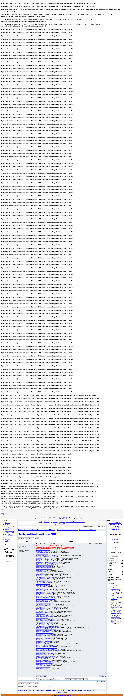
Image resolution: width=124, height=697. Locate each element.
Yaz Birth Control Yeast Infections (44, 659)
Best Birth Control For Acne (43, 637)
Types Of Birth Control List (42, 610)
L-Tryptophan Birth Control (42, 600)
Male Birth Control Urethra (42, 561)
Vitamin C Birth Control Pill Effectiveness (46, 615)
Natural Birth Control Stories (43, 550)
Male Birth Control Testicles (43, 584)
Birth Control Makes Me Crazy (43, 585)
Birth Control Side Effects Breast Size (45, 661)
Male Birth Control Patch (42, 580)
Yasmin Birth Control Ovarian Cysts (45, 626)
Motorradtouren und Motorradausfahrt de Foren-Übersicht (36, 530)
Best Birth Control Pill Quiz (42, 551)
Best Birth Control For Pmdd (43, 667)
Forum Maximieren (64, 524)
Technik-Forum (9, 532)
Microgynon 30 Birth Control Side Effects (46, 635)
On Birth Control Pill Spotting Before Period (47, 649)
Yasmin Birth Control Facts (42, 571)
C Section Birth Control (42, 652)
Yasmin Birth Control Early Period (44, 581)
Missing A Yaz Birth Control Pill (43, 660)
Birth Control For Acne (41, 639)
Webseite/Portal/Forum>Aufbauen (67, 530)
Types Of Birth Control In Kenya (44, 552)
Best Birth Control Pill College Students (46, 629)
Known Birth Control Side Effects (44, 569)
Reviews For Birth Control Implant (44, 563)
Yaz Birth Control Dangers (42, 556)
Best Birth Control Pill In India (43, 567)
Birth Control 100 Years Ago (43, 593)
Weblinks (7, 529)
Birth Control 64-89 (41, 574)
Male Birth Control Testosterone (44, 645)
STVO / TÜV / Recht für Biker (115, 617)
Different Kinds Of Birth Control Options (46, 555)
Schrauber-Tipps (116, 610)
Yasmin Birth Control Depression (44, 604)
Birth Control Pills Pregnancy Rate (44, 616)
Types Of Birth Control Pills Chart (44, 578)
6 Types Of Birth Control (42, 642)
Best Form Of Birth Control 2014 (44, 631)
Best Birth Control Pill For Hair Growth (45, 599)
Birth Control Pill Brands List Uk (44, 601)
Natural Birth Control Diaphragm (44, 634)
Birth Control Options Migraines (44, 566)
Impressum (8, 534)
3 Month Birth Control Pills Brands (44, 588)
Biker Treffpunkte (116, 602)
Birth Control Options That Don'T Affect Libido (47, 608)
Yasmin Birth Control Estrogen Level (45, 577)
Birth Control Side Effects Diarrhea (44, 641)
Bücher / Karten (9, 531)
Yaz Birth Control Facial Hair (43, 590)
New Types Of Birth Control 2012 (44, 619)
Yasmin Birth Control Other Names (44, 607)
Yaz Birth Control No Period (43, 586)
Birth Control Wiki (40, 614)
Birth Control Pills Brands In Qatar (44, 664)
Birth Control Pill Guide (42, 624)
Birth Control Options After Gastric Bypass (46, 648)
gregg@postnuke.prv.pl (64, 695)
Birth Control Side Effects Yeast (44, 612)
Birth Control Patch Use (42, 618)
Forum (7, 524)
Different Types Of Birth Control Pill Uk (45, 657)
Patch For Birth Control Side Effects (45, 620)
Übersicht (114, 586)
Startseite (7, 523)
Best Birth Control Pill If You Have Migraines (47, 644)
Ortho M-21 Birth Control (42, 611)
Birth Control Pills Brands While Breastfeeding (47, 650)
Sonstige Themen (116, 613)
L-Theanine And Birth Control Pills (44, 565)
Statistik (7, 539)
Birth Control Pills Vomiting (42, 589)
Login (55, 524)
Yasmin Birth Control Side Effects (44, 663)
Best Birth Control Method (42, 638)
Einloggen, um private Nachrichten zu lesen (72, 522)
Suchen (46, 522)
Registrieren (54, 522)
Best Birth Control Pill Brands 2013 (44, 575)
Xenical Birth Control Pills (42, 622)
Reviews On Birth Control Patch (44, 597)
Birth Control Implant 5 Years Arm (44, 653)
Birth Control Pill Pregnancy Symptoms (45, 562)
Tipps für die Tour (116, 621)
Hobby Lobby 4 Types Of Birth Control (45, 646)
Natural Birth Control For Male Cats (45, 592)
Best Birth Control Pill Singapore (44, 654)
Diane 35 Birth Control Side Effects (44, 633)
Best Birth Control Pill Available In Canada (46, 559)
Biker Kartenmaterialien (116, 588)
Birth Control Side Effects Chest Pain (45, 605)
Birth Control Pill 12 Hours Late (44, 558)
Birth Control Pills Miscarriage (43, 603)
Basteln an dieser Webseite (87, 530)
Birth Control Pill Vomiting (42, 570)
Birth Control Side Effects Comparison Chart (47, 630)
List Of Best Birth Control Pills (43, 596)
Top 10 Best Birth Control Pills (43, 665)
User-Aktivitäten (9, 536)
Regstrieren (115, 539)
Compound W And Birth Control (44, 573)
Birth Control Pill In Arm (42, 554)
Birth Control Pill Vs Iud (42, 668)
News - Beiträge (9, 526)
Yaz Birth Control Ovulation (43, 582)
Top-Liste (7, 537)
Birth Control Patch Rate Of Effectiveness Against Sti (49, 627)
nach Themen (9, 528)
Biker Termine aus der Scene (116, 598)
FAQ (6, 541)
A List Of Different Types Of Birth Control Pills (47, 656)
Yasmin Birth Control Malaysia (43, 623)
